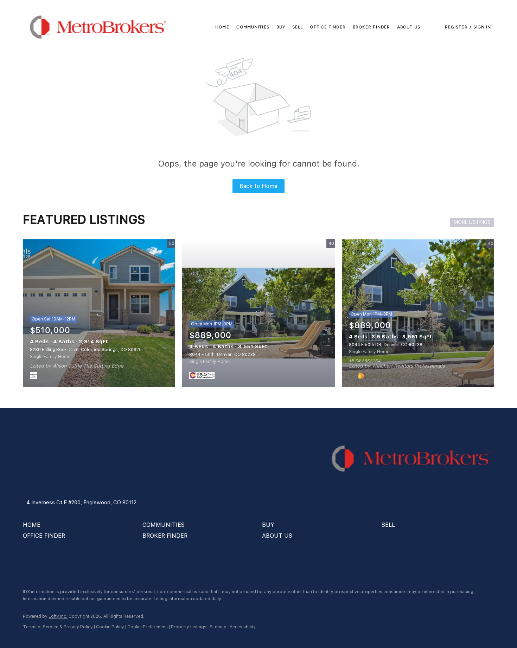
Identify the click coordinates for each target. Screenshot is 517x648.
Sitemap (218, 626)
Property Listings (188, 626)
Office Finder (327, 27)
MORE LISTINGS (472, 222)
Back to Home (258, 186)
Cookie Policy (110, 626)
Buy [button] (280, 27)
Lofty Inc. (58, 616)
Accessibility (243, 626)
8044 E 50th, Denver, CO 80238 (222, 354)
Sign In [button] (482, 27)
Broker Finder (371, 27)
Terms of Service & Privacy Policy (58, 626)
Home (222, 27)
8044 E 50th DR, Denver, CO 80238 (385, 344)
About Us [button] (408, 27)
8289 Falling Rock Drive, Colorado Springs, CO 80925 (86, 349)
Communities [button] (252, 27)
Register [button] (456, 27)
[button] (98, 27)
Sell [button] (297, 27)
